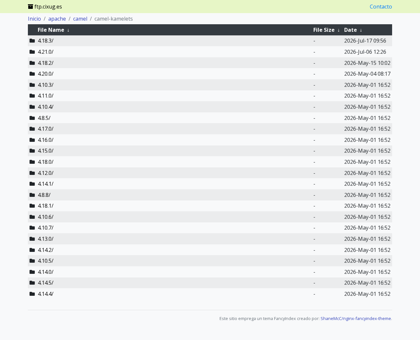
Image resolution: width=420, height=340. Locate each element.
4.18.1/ (45, 205)
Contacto (381, 6)
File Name (51, 29)
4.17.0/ (45, 128)
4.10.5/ (45, 260)
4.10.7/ (45, 227)
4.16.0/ (45, 139)
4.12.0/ (45, 173)
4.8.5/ (44, 118)
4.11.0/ (45, 95)
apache (57, 18)
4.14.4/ (45, 293)
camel (80, 18)
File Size (324, 29)
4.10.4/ (45, 106)
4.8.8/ (44, 194)
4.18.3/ (45, 40)
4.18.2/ (45, 62)
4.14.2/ (45, 250)
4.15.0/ (45, 150)
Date (350, 29)
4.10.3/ (45, 84)
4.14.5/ (45, 282)
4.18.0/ (45, 161)
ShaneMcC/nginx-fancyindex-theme (356, 318)
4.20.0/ (45, 73)
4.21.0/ (45, 51)
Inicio (34, 18)
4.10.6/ (45, 216)
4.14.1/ (45, 183)
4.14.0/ (45, 271)
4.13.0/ (45, 238)
